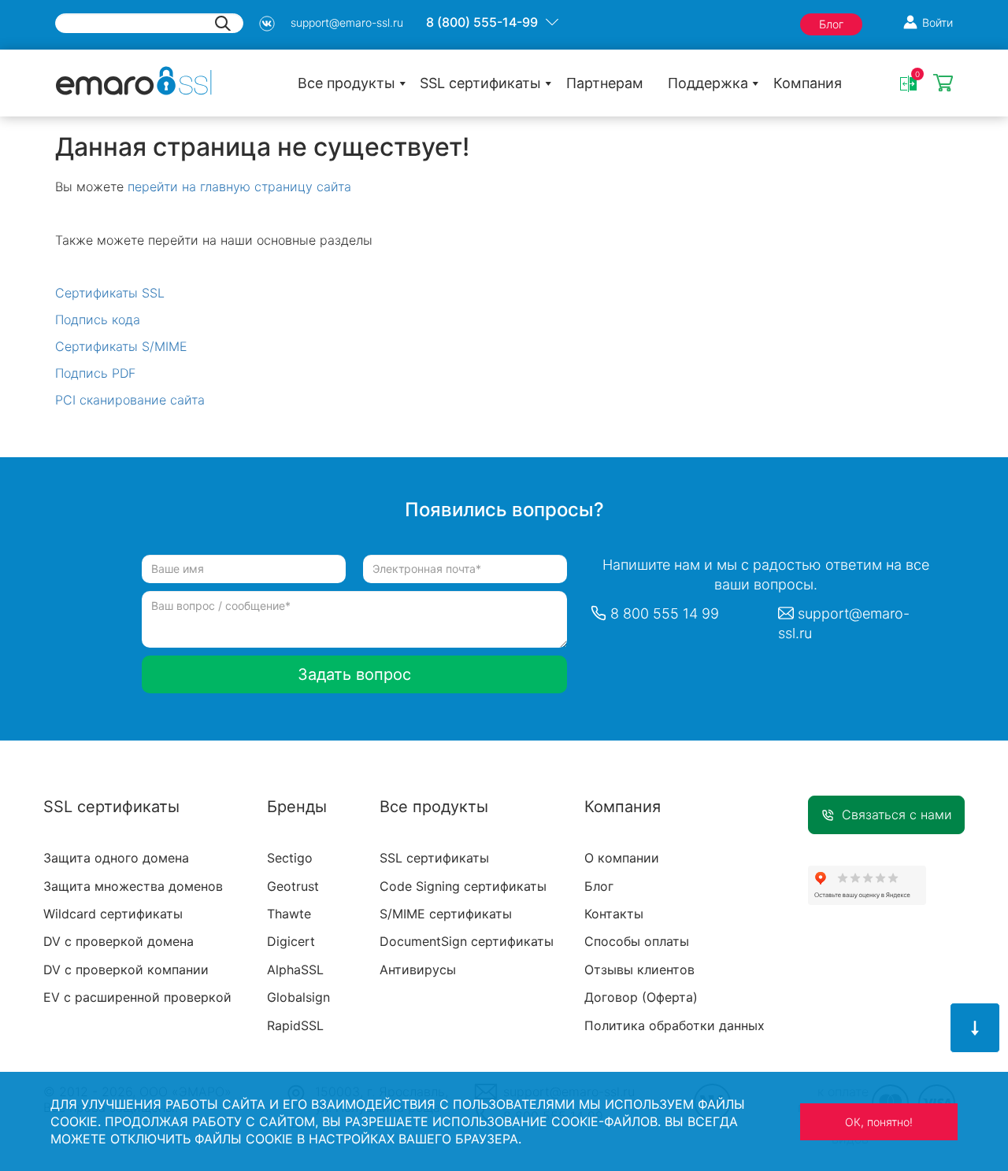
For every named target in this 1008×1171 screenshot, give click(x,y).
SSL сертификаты (480, 83)
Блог (831, 24)
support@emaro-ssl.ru (347, 22)
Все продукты (346, 83)
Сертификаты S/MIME (121, 346)
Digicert (291, 941)
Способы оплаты (636, 941)
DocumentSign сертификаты (467, 941)
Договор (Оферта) (641, 997)
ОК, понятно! (879, 1122)
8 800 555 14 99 (664, 613)
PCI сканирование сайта (130, 400)
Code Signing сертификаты (463, 886)
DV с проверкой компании (126, 969)
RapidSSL (295, 1025)
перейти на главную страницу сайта (239, 186)
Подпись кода (97, 319)
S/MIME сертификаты (446, 914)
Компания (807, 83)
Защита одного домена (116, 858)
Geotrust (293, 886)
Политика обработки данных (674, 1025)
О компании (621, 858)
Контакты (613, 914)
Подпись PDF (95, 373)
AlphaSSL (295, 969)
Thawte (289, 914)
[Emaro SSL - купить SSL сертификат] (134, 79)
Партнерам (604, 83)
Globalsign (298, 997)
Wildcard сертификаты (113, 914)
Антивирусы (418, 969)
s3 (267, 23)
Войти (937, 22)
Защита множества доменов (133, 886)
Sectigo (290, 858)
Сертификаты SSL (110, 293)
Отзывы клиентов (639, 969)
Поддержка (708, 83)
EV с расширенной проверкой (137, 997)
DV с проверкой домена (118, 941)
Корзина (943, 84)
